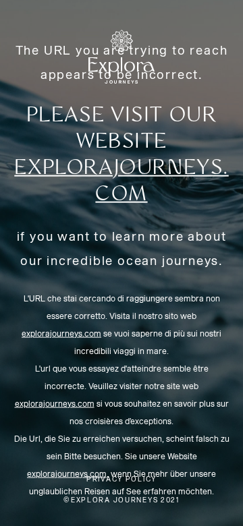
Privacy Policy (121, 479)
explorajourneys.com (61, 333)
